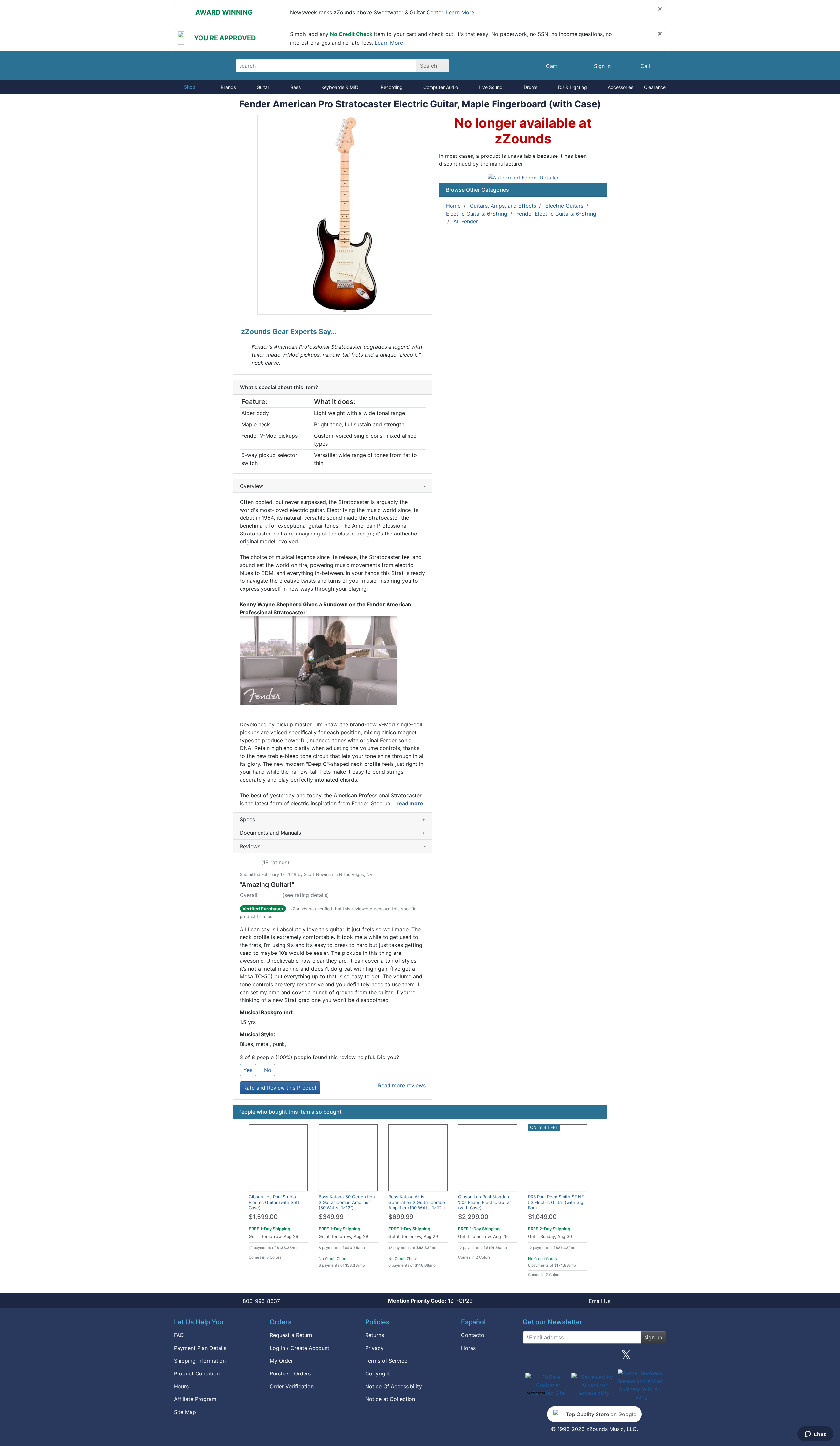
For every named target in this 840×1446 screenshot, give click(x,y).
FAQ (179, 1335)
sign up (653, 1337)
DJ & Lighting (572, 87)
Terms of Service (386, 1360)
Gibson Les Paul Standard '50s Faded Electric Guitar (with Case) (484, 1202)
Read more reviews (402, 1085)
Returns (374, 1335)
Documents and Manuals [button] (333, 832)
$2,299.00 (473, 1216)
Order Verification (292, 1386)
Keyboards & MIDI (340, 87)
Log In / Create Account (299, 1348)
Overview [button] (333, 486)
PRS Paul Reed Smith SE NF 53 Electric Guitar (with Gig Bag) (556, 1202)
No (267, 1070)
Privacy (374, 1348)
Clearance (655, 87)
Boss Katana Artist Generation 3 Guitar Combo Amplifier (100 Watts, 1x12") (416, 1202)
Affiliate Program (195, 1399)
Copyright (377, 1373)
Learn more (460, 12)
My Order (281, 1360)
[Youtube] (658, 1357)
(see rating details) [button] (306, 895)
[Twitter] (626, 1357)
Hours (181, 1386)
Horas (468, 1348)
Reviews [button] (333, 846)
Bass (295, 87)
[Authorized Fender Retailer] (523, 177)
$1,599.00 (263, 1216)
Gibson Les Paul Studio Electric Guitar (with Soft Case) (274, 1202)
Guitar (263, 87)
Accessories (620, 87)
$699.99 (400, 1216)
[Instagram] (594, 1357)
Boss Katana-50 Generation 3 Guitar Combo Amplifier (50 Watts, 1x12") (347, 1202)
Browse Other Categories (523, 189)
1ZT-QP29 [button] (430, 1300)
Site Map (185, 1412)
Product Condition (197, 1373)
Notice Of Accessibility (393, 1386)
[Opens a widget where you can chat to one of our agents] (815, 1434)
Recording (392, 87)
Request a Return (291, 1335)
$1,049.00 (542, 1216)
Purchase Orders (290, 1373)
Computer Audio (440, 87)
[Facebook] (562, 1357)
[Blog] (530, 1357)
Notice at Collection (390, 1399)
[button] (345, 214)
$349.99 (331, 1216)
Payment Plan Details (200, 1348)
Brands (228, 87)
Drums (530, 87)
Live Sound (491, 87)
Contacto (472, 1335)
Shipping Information (200, 1360)
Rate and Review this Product (280, 1087)
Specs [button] (333, 819)
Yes (247, 1070)
